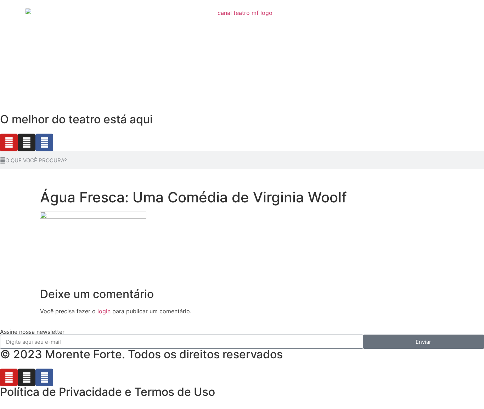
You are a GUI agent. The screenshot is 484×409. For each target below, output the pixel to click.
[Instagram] (26, 142)
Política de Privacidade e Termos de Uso (107, 392)
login (104, 311)
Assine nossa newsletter (32, 332)
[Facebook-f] (44, 142)
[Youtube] (9, 142)
